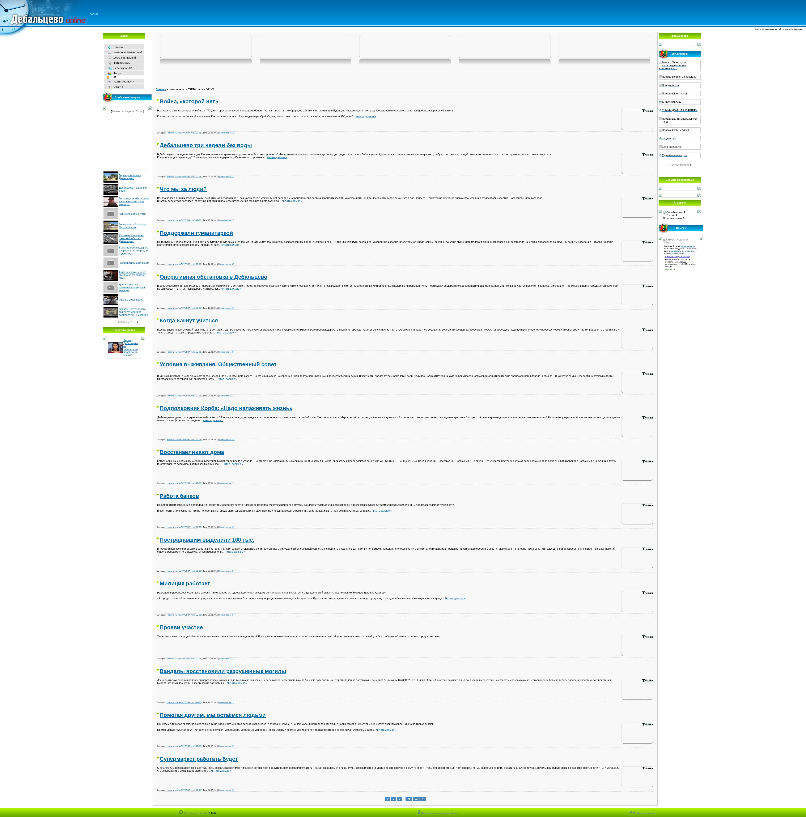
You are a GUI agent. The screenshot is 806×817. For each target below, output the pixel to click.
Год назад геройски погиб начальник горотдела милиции (134, 201)
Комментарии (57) (227, 615)
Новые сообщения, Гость (127, 111)
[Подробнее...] (637, 120)
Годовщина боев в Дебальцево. (130, 177)
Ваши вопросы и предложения (439, 813)
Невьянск (682, 239)
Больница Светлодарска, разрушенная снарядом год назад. (134, 250)
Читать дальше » (366, 116)
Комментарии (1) (226, 483)
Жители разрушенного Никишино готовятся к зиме (132, 275)
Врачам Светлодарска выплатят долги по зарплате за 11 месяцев (133, 312)
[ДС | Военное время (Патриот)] (505, 47)
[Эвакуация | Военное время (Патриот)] (405, 47)
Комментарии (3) (226, 177)
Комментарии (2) (226, 220)
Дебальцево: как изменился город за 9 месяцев (132, 287)
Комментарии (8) (226, 264)
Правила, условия (643, 813)
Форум (117, 73)
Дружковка (669, 239)
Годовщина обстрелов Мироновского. (132, 226)
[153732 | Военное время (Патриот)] (604, 47)
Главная (93, 14)
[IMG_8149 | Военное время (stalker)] (206, 47)
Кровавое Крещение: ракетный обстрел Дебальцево (131, 238)
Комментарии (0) (226, 790)
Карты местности (124, 81)
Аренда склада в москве (677, 256)
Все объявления (680, 164)
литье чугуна (687, 246)
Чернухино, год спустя (132, 213)
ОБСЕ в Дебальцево (131, 299)
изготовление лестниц (682, 251)
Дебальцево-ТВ (127, 322)
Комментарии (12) (227, 133)
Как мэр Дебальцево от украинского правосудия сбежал (130, 348)
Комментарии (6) (226, 308)
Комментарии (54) (227, 440)
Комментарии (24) (227, 396)
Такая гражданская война (134, 262)
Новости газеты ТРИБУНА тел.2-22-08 (184, 133)
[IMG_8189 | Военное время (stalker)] (305, 47)
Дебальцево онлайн (195, 813)
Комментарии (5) (226, 352)
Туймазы (668, 242)
